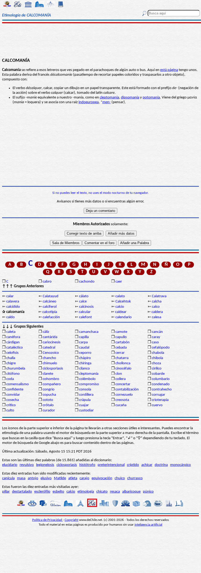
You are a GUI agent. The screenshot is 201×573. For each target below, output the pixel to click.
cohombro (51, 379)
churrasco (135, 478)
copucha (49, 395)
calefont (85, 317)
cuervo (157, 405)
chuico (120, 478)
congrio (48, 390)
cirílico (156, 369)
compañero (52, 384)
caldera (157, 312)
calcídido (13, 307)
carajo (84, 478)
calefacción (51, 317)
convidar (13, 395)
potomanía (151, 98)
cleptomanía (109, 98)
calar (10, 296)
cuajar (84, 405)
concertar (122, 384)
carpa (83, 342)
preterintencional (111, 465)
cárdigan (13, 342)
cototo (48, 400)
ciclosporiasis (53, 369)
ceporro (85, 353)
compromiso (89, 384)
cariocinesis (51, 342)
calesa (156, 317)
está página (169, 70)
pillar (6, 492)
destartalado (22, 492)
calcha (156, 302)
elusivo (46, 478)
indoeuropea (89, 102)
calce (83, 302)
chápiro (85, 358)
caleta (10, 332)
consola (85, 390)
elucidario (9, 465)
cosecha (12, 400)
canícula (8, 478)
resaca (115, 492)
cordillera (86, 395)
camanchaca (88, 332)
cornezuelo (124, 395)
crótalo (48, 405)
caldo (10, 317)
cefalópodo (161, 348)
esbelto (58, 492)
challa (10, 358)
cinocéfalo (123, 369)
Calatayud (50, 296)
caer (118, 282)
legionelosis (45, 465)
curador (49, 410)
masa (21, 478)
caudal (84, 348)
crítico (11, 405)
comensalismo (17, 384)
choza (156, 363)
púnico (148, 492)
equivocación (102, 478)
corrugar (158, 395)
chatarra (122, 358)
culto (10, 410)
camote (121, 332)
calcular (85, 312)
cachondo (86, 282)
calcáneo (49, 302)
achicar (146, 465)
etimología (85, 492)
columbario (161, 379)
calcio (119, 307)
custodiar (86, 410)
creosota (122, 400)
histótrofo (87, 465)
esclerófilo (42, 492)
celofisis (12, 353)
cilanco (84, 369)
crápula (85, 400)
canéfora (13, 337)
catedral (49, 348)
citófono (13, 374)
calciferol (50, 307)
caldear (120, 312)
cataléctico (14, 348)
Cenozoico (51, 353)
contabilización (127, 390)
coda (10, 379)
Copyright (71, 520)
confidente (14, 390)
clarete (48, 374)
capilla (84, 337)
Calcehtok (123, 302)
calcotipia (49, 312)
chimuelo (50, 363)
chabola (158, 353)
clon (118, 374)
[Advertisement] (100, 40)
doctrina (161, 465)
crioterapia (160, 400)
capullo (121, 337)
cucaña (120, 405)
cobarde (158, 374)
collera (120, 379)
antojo (33, 478)
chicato (102, 492)
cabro (47, 282)
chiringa (85, 363)
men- (106, 102)
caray (156, 337)
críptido (133, 465)
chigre (11, 363)
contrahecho (162, 390)
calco (156, 307)
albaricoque (131, 492)
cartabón (122, 342)
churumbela (15, 369)
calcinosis (86, 307)
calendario (123, 317)
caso (155, 342)
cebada (121, 348)
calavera (12, 302)
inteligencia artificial (148, 524)
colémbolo (87, 379)
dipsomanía (130, 98)
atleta (72, 478)
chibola (157, 358)
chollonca (122, 363)
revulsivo (27, 465)
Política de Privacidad (47, 520)
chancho (49, 358)
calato (120, 296)
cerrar (120, 353)
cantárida (50, 337)
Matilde (60, 478)
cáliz (46, 332)
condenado (161, 384)
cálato (83, 296)
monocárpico (180, 465)
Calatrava (159, 296)
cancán (157, 332)
